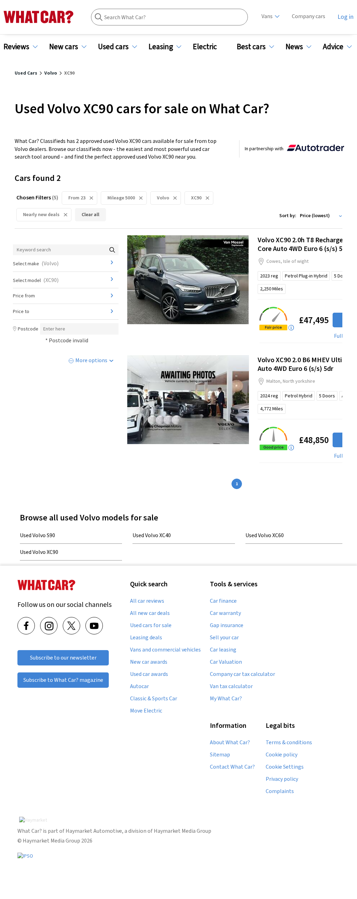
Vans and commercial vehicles (165, 649)
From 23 (76, 198)
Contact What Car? (232, 766)
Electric (205, 46)
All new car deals (150, 613)
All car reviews (147, 600)
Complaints (280, 791)
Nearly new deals (41, 214)
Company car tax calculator (242, 674)
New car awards (148, 661)
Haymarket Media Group (182, 831)
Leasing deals (146, 637)
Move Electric (146, 710)
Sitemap (220, 754)
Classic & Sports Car (153, 698)
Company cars (308, 16)
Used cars (113, 46)
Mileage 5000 (121, 198)
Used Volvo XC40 (151, 535)
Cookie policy (281, 754)
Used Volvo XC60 (264, 535)
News (294, 46)
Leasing (161, 46)
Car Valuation (226, 661)
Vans (267, 16)
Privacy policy (282, 779)
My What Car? (226, 698)
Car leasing (223, 649)
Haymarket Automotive (94, 831)
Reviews (16, 46)
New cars (63, 46)
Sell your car (224, 637)
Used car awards (149, 674)
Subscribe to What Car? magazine (63, 680)
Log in (345, 17)
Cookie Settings (285, 766)
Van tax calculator (231, 686)
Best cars (251, 46)
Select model (36, 279)
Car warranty (225, 613)
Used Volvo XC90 (39, 551)
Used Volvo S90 (37, 535)
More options (91, 360)
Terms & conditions (289, 742)
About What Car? (230, 742)
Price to (21, 311)
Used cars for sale (151, 625)
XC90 (196, 198)
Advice (333, 46)
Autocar (139, 686)
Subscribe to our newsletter (63, 657)
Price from (24, 295)
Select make (36, 263)
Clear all (90, 214)
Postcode (28, 329)
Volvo (163, 198)
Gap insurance (226, 625)
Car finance (223, 600)
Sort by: (287, 215)
